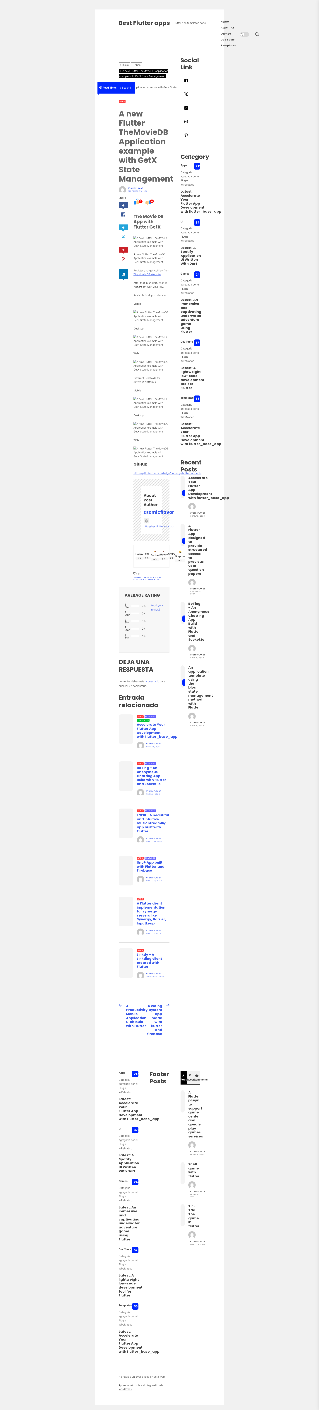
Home (225, 21)
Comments (197, 1079)
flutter (137, 579)
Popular (184, 1079)
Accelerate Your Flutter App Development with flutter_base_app (157, 730)
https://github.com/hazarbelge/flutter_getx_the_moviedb (167, 473)
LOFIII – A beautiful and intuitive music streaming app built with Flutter (153, 823)
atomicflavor (135, 188)
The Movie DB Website (147, 274)
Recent (190, 1079)
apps (146, 577)
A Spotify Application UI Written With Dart (191, 255)
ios (145, 579)
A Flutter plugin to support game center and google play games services (195, 1114)
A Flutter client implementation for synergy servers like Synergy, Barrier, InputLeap (151, 913)
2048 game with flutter (194, 1170)
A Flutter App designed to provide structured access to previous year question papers (197, 549)
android (138, 577)
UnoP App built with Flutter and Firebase (150, 866)
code (153, 577)
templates (153, 579)
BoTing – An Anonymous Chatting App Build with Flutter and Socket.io (151, 775)
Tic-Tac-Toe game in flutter (194, 1216)
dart (160, 577)
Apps (224, 27)
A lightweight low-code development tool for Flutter (192, 378)
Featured (150, 717)
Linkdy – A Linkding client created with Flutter (149, 960)
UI (232, 27)
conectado (152, 681)
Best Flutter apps (144, 23)
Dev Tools (227, 39)
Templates (228, 45)
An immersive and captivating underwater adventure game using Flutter (191, 315)
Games (226, 33)
